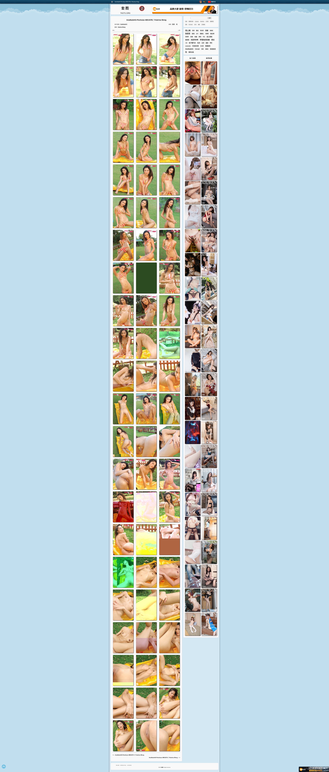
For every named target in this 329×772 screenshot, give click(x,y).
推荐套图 (209, 58)
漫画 (186, 24)
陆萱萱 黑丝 (191, 21)
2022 (195, 24)
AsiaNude (202, 21)
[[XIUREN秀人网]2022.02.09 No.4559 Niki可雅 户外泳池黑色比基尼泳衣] (209, 289)
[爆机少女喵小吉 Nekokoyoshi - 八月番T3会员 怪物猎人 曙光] (193, 600)
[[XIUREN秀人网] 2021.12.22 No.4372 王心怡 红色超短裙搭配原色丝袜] (209, 408)
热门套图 (193, 58)
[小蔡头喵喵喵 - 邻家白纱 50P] (193, 217)
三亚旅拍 (203, 24)
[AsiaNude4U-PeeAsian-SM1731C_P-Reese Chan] (193, 241)
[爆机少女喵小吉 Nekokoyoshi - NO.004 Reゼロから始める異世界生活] (193, 193)
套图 (125, 8)
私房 (198, 43)
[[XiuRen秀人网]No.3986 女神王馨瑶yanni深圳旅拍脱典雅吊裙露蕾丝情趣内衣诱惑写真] (209, 456)
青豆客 (202, 30)
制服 (196, 36)
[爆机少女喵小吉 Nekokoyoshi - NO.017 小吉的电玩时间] (193, 121)
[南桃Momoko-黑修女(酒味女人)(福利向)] (193, 408)
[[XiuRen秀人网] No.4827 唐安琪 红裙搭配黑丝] (209, 217)
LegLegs (197, 21)
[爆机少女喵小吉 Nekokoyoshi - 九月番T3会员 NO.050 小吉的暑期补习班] (193, 624)
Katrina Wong (121, 27)
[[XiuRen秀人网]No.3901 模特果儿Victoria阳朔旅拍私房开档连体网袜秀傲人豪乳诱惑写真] (209, 552)
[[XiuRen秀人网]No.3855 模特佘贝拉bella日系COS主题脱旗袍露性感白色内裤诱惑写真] (209, 624)
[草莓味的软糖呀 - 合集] (209, 73)
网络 (211, 42)
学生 (204, 36)
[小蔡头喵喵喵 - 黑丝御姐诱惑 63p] (193, 360)
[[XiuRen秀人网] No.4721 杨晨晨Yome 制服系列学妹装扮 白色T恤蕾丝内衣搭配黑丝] (209, 265)
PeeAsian (191, 24)
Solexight (197, 49)
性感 (186, 21)
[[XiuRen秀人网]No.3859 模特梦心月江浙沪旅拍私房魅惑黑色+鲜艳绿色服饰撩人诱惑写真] (209, 600)
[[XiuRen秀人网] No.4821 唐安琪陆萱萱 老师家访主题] (209, 241)
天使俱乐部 (195, 46)
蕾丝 (197, 30)
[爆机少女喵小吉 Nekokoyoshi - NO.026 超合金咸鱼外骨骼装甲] (193, 145)
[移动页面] (204, 1)
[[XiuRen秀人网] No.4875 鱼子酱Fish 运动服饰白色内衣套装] (209, 193)
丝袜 (191, 36)
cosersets (188, 46)
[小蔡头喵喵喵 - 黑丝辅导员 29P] (193, 97)
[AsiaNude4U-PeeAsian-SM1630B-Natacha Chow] (193, 73)
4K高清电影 (129, 765)
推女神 (212, 33)
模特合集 (191, 52)
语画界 (187, 36)
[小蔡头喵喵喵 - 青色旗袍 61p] (193, 289)
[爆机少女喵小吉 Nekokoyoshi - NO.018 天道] (209, 97)
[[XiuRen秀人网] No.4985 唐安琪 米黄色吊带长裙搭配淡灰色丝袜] (209, 145)
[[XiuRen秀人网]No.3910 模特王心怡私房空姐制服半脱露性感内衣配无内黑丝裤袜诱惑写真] (209, 504)
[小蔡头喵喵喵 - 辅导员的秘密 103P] (193, 528)
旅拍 (193, 33)
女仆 (197, 33)
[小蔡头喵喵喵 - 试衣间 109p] (193, 576)
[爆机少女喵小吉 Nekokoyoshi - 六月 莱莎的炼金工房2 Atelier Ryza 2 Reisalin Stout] (193, 384)
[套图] (112, 2)
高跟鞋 (211, 30)
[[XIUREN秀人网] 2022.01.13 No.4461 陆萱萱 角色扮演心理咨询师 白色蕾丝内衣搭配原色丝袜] (209, 312)
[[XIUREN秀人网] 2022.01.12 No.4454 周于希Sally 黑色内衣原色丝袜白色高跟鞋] (209, 336)
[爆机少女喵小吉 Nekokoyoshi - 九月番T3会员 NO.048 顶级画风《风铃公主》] (193, 265)
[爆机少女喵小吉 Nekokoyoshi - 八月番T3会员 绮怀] (193, 312)
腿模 (207, 43)
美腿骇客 (207, 46)
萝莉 (200, 36)
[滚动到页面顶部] (4, 766)
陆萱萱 (187, 33)
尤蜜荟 (207, 33)
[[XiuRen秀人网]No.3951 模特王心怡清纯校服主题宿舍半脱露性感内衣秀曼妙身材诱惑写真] (209, 480)
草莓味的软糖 (205, 40)
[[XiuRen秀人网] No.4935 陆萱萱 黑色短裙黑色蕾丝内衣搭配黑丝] (209, 169)
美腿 (206, 30)
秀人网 (187, 30)
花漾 (202, 49)
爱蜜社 (202, 33)
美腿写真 (212, 21)
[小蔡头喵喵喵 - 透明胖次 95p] (193, 169)
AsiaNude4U (123, 24)
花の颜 (201, 46)
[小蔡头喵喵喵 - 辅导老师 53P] (193, 552)
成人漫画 (209, 36)
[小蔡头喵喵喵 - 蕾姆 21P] (193, 456)
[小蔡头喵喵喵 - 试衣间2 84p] (193, 504)
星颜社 (206, 49)
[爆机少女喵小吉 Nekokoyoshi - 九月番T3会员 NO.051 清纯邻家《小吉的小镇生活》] (193, 336)
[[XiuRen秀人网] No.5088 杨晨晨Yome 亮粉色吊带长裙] (209, 121)
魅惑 (199, 24)
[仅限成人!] (200, 1)
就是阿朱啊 (194, 40)
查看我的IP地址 (123, 765)
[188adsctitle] (184, 13)
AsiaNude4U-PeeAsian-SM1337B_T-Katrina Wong (127, 1)
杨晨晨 (187, 39)
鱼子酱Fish (192, 43)
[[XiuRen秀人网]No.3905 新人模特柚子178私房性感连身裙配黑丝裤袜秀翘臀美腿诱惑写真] (209, 528)
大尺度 (207, 21)
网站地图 (117, 765)
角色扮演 (213, 49)
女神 (203, 43)
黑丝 (212, 40)
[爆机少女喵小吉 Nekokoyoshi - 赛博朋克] (193, 432)
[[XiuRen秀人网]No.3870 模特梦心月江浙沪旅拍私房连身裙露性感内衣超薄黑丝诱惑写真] (209, 576)
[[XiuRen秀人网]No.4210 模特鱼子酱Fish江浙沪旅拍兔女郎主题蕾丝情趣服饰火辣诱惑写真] (209, 432)
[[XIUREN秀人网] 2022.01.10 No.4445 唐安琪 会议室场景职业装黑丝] (209, 360)
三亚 (186, 42)
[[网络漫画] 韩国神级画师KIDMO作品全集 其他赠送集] (193, 480)
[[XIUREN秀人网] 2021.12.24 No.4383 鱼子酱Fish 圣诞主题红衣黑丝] (209, 384)
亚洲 (173, 24)
